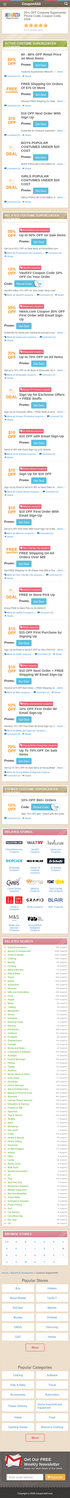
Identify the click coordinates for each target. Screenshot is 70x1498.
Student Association (18, 1171)
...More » (60, 71)
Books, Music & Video (19, 1074)
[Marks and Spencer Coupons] (14, 918)
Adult (10, 1122)
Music (11, 1003)
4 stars (40, 25)
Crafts (11, 1133)
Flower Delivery (17, 1406)
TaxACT (52, 1298)
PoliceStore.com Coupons (14, 850)
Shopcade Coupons (14, 869)
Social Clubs (14, 1163)
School (11, 1014)
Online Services (16, 1085)
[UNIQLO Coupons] (14, 899)
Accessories (18, 1394)
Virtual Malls (14, 1197)
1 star (26, 25)
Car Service (14, 1212)
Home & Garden (16, 954)
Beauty (11, 962)
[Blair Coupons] (55, 899)
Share (27, 76)
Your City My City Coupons (56, 889)
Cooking (12, 965)
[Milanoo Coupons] (35, 881)
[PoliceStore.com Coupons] (14, 842)
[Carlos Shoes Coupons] (14, 881)
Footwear (12, 1036)
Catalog (12, 1006)
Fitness (11, 1062)
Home (5, 1272)
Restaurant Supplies (18, 1185)
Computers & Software (19, 1051)
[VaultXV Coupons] (35, 842)
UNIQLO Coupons (14, 908)
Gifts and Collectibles (18, 992)
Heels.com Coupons (55, 850)
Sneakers (12, 1018)
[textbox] (25, 1477)
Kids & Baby (14, 973)
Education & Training (18, 1103)
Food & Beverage (16, 1059)
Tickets (11, 1066)
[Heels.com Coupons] (55, 842)
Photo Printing (15, 1204)
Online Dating (15, 1141)
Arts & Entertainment (18, 1088)
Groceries (13, 1081)
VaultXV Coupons (35, 850)
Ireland (11, 1152)
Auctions (12, 1070)
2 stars (31, 25)
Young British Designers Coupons (35, 927)
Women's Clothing (52, 1427)
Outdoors (12, 1033)
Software (52, 1375)
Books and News (16, 1047)
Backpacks (13, 1010)
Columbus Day (15, 1215)
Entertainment (15, 1040)
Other (10, 1156)
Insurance (13, 1144)
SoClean (18, 1307)
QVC (18, 1337)
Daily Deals (13, 1077)
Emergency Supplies (18, 1200)
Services (12, 988)
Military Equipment (17, 1189)
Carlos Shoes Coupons (14, 889)
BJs (17, 1288)
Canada (12, 1044)
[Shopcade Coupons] (14, 860)
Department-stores (17, 947)
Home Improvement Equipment (50, 1405)
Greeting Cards (15, 1021)
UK (9, 1223)
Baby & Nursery (16, 969)
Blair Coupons (56, 906)
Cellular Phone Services (20, 1100)
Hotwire (52, 1288)
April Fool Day (15, 1182)
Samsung (52, 1327)
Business (12, 1096)
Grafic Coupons (35, 906)
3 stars (36, 25)
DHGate (52, 1317)
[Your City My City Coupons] (55, 881)
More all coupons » (25, 252)
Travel (11, 977)
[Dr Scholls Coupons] (55, 860)
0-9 (6, 1241)
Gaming (12, 1025)
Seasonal (12, 1111)
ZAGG (18, 1327)
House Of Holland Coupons (35, 870)
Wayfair (52, 1307)
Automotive (13, 984)
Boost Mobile (18, 1298)
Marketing (13, 1126)
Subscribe (56, 1477)
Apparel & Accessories (19, 950)
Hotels (18, 1417)
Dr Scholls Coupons (56, 869)
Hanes (52, 1337)
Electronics (13, 1029)
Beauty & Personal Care (20, 1092)
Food (10, 995)
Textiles (11, 1118)
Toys (10, 1178)
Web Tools (13, 1167)
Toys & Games (15, 1115)
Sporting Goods (17, 1427)
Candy (11, 1159)
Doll (10, 1208)
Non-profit (13, 1130)
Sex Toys (12, 1219)
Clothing (12, 958)
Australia (12, 1055)
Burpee (18, 1317)
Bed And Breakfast (17, 1193)
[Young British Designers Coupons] (35, 918)
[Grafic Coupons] (35, 899)
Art (9, 1174)
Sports (11, 980)
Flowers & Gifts (15, 1107)
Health (11, 999)
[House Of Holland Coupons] (35, 860)
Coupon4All (31, 3)
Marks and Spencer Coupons (14, 927)
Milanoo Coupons (35, 889)
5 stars (45, 25)
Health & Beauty (16, 1137)
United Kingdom (16, 1148)
